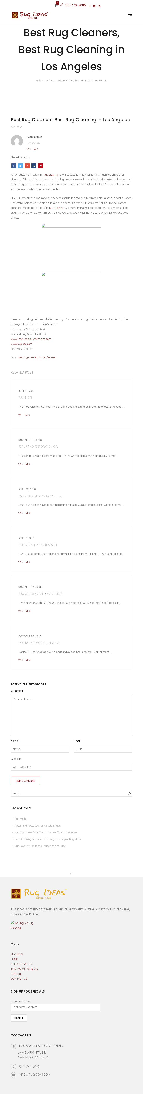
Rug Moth (20, 818)
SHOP (14, 959)
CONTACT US (19, 978)
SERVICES (17, 954)
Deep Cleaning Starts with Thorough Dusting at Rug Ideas (48, 839)
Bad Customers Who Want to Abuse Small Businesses (46, 832)
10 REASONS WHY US (24, 969)
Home (39, 80)
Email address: (21, 1001)
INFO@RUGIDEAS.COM (34, 1074)
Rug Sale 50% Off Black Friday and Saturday (40, 845)
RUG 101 (16, 973)
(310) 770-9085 (29, 1066)
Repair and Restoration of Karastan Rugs (38, 825)
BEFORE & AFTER (21, 964)
